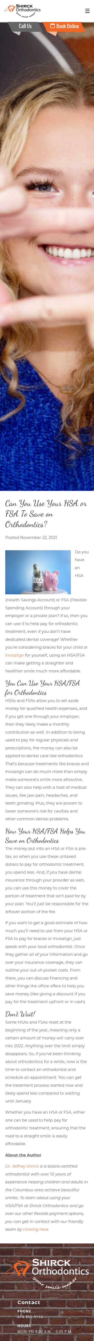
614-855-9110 (30, 1316)
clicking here (35, 1230)
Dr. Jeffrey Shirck (22, 1166)
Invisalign (14, 655)
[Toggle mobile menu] (87, 10)
